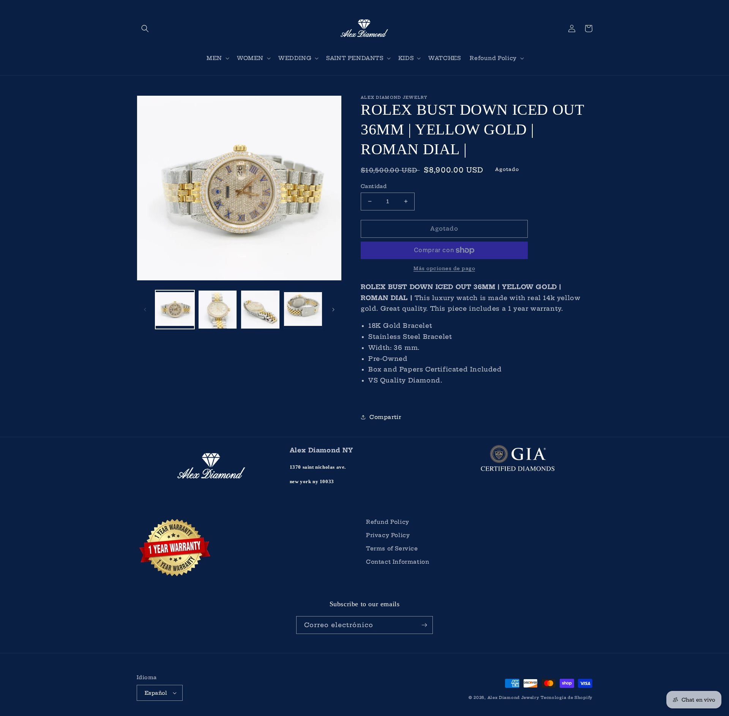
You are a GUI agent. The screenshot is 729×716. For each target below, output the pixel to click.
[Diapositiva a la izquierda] (145, 309)
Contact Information (397, 561)
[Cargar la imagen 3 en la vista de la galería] (260, 309)
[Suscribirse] (424, 625)
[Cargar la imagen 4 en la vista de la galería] (303, 309)
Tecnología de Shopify (566, 697)
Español (156, 693)
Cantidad (374, 186)
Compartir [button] (385, 417)
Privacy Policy (388, 535)
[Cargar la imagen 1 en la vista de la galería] (174, 309)
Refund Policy (387, 521)
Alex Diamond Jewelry (513, 697)
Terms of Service (392, 548)
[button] (145, 28)
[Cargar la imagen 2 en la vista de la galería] (217, 309)
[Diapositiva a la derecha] (333, 309)
